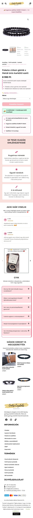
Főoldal (7, 430)
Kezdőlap (4, 62)
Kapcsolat (8, 449)
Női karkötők (8, 475)
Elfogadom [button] (16, 514)
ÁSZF (6, 446)
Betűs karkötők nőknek (12, 464)
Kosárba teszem (16, 104)
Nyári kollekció (9, 467)
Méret (4, 95)
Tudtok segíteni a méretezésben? (14, 316)
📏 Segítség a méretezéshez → (10, 93)
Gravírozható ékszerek (11, 459)
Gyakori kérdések (10, 433)
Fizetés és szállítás (10, 436)
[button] (28, 19)
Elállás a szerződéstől (11, 441)
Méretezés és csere (10, 438)
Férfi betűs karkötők (11, 462)
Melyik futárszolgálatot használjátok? (15, 323)
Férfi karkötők (12, 62)
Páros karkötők (9, 470)
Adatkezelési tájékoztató (12, 444)
